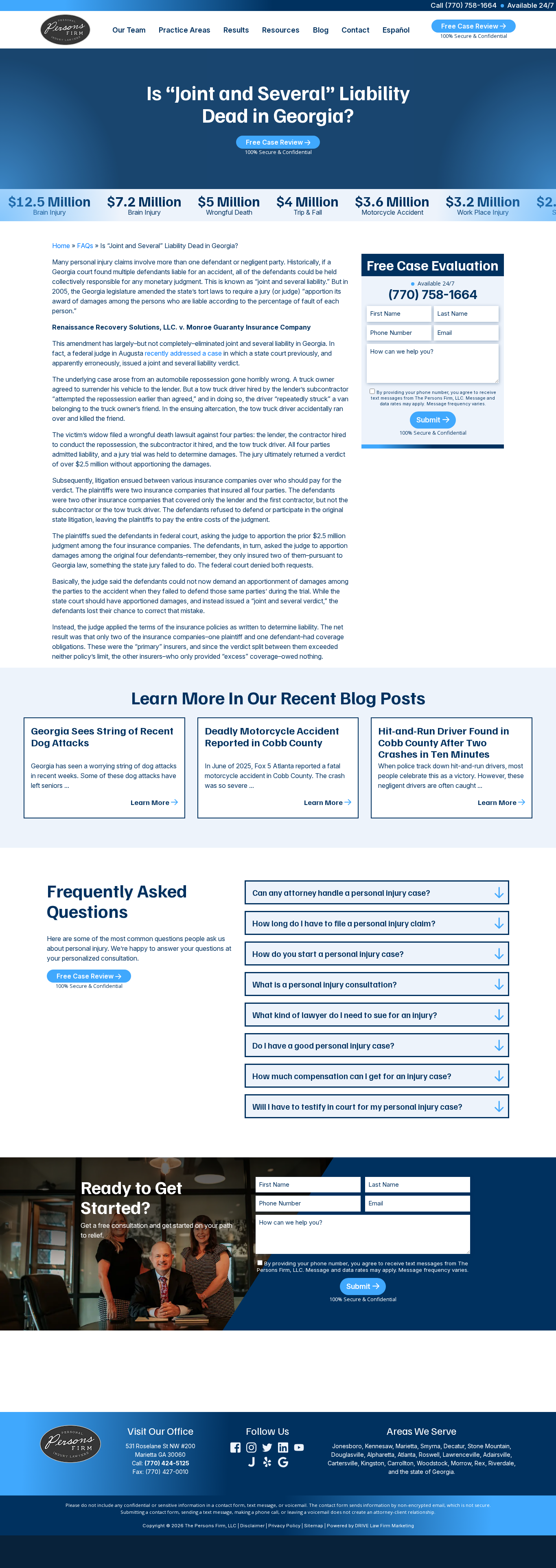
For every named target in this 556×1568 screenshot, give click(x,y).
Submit (428, 420)
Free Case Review (470, 26)
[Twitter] (267, 1446)
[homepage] (65, 29)
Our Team (129, 30)
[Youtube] (299, 1446)
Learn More (150, 802)
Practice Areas (184, 30)
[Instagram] (251, 1446)
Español (396, 30)
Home (61, 246)
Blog (320, 30)
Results (236, 30)
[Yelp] (267, 1461)
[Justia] (251, 1461)
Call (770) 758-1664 (464, 5)
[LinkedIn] (283, 1446)
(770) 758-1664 (432, 294)
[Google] (283, 1461)
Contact (355, 30)
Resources (281, 30)
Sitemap (313, 1525)
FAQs (85, 246)
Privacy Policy (284, 1525)
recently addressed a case (183, 353)
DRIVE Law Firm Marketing (384, 1525)
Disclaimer (252, 1525)
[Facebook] (235, 1446)
